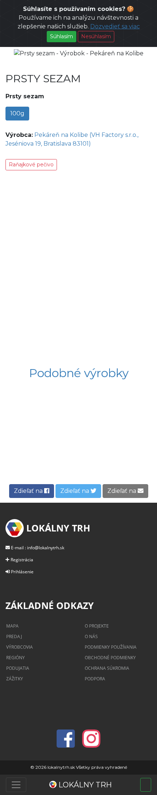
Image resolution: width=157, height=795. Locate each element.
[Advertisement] (78, 269)
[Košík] (145, 785)
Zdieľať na (29, 490)
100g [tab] (17, 113)
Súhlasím (61, 36)
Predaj (14, 636)
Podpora (95, 679)
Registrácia (22, 560)
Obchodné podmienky (110, 657)
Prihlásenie (22, 572)
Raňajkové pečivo (31, 164)
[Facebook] (68, 743)
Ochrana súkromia (107, 668)
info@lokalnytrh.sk (45, 548)
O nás (91, 636)
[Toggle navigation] (16, 785)
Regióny (15, 657)
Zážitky (14, 679)
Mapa (12, 626)
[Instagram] (91, 743)
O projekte (97, 626)
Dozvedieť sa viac (115, 26)
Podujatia (17, 668)
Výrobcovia (19, 647)
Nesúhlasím (96, 36)
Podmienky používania (111, 647)
